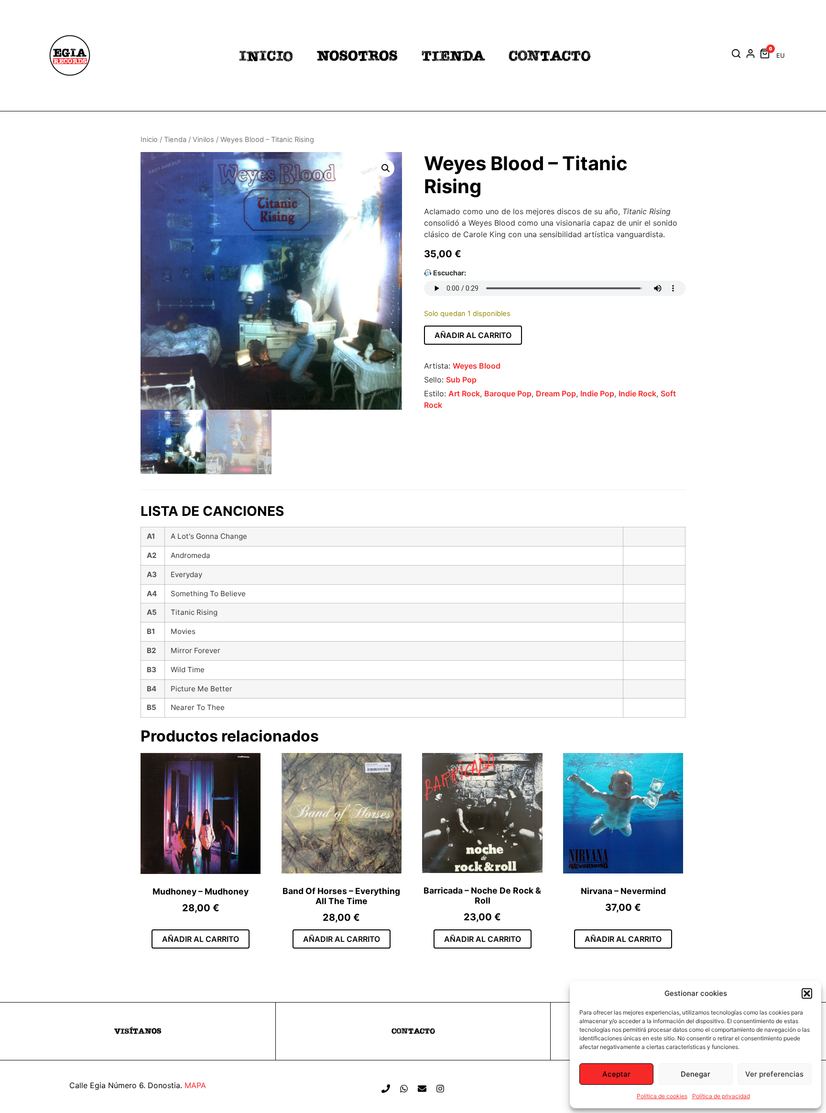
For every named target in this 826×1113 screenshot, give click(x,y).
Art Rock (464, 393)
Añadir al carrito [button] (200, 939)
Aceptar (616, 1074)
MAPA (195, 1085)
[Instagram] (440, 1088)
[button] (807, 993)
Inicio (266, 55)
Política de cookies (662, 1096)
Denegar (695, 1074)
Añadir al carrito (473, 335)
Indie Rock (637, 393)
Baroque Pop (508, 393)
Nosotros (357, 55)
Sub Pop (461, 379)
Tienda (453, 55)
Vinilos (203, 139)
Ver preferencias (774, 1074)
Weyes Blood (476, 366)
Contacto (549, 55)
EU (780, 55)
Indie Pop (597, 393)
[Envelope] (422, 1088)
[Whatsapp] (404, 1088)
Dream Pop (556, 393)
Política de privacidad (721, 1096)
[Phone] (385, 1088)
